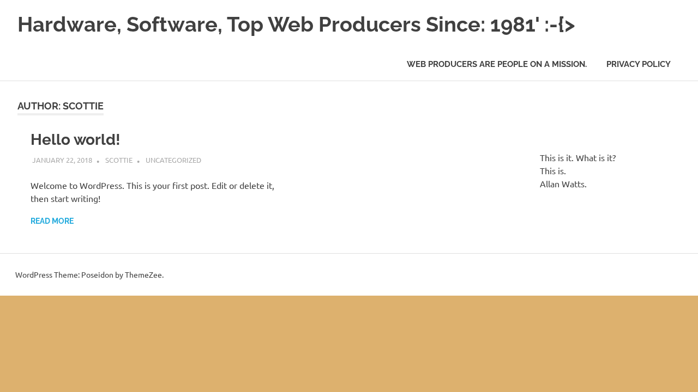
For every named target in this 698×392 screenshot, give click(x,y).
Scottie (119, 159)
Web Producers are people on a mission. (497, 64)
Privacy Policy (638, 64)
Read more (52, 221)
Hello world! (76, 140)
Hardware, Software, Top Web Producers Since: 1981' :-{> (296, 24)
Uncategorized (173, 159)
